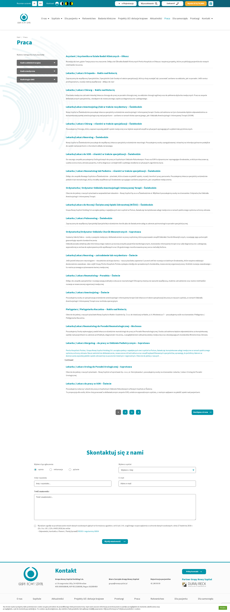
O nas (44, 18)
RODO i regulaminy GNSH (88, 531)
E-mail (121, 478)
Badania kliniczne (107, 18)
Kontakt (206, 18)
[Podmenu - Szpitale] (61, 18)
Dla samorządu (180, 18)
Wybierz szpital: (125, 464)
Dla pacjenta (71, 18)
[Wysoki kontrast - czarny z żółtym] (71, 3)
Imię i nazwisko (40, 478)
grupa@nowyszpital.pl (118, 583)
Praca (167, 18)
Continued (69, 360)
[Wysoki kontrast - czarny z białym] (62, 3)
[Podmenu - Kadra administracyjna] (55, 63)
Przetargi (194, 18)
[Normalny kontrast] (57, 3)
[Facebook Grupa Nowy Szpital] (210, 3)
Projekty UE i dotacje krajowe (133, 18)
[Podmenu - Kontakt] (212, 18)
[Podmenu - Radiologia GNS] (55, 80)
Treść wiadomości (41, 491)
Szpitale (56, 18)
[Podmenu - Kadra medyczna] (55, 71)
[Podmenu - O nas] (48, 18)
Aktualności (156, 18)
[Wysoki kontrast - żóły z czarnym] (66, 3)
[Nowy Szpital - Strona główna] (24, 18)
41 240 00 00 (155, 583)
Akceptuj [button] (223, 608)
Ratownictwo (89, 18)
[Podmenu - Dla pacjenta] (79, 18)
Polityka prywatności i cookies (129, 609)
